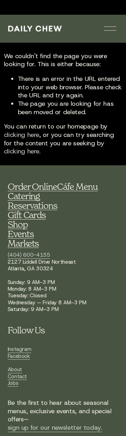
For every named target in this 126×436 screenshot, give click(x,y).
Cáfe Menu (77, 186)
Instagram (19, 349)
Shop (18, 224)
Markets (23, 243)
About (15, 369)
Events (21, 233)
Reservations (33, 205)
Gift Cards (27, 215)
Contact (17, 376)
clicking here (21, 135)
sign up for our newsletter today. (55, 428)
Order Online (32, 186)
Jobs (13, 383)
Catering (24, 196)
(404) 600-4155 (29, 255)
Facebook (19, 356)
